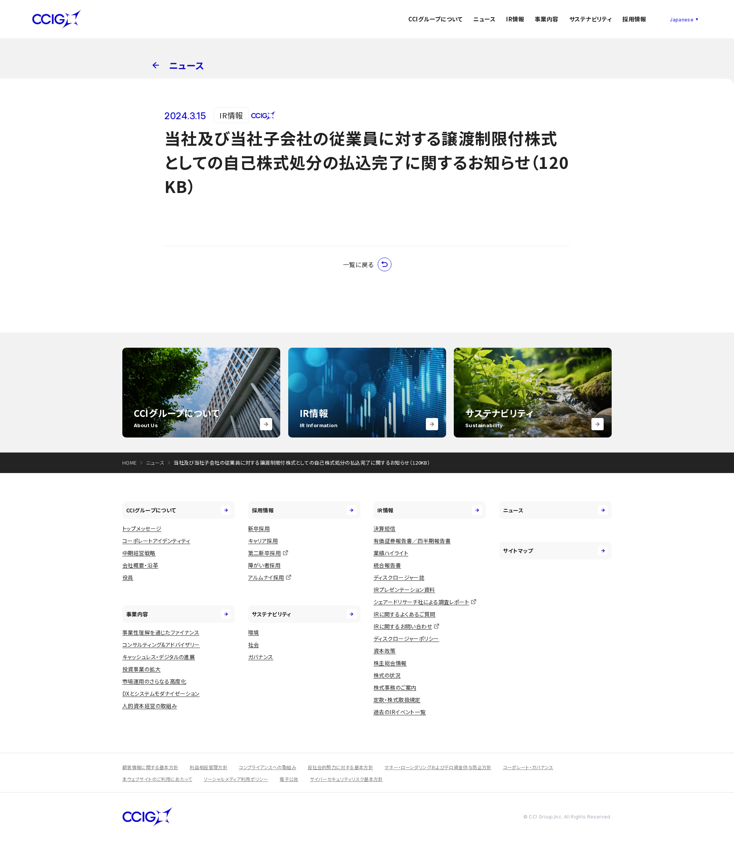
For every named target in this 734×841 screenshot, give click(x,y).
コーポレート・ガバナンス (528, 767)
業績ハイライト (390, 553)
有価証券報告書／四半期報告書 (412, 540)
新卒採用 (259, 528)
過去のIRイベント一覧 (399, 712)
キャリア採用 (263, 540)
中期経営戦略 (139, 553)
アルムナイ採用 (266, 577)
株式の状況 (387, 675)
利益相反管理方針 (208, 767)
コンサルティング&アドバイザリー (161, 644)
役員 (127, 577)
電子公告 (288, 779)
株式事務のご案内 (394, 687)
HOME (129, 462)
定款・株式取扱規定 (397, 699)
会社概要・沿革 (140, 565)
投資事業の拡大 (141, 669)
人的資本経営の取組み (149, 706)
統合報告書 (387, 565)
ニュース (484, 19)
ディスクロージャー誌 (398, 577)
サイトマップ (518, 550)
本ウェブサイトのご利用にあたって (157, 779)
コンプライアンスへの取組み (267, 767)
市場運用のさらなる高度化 (154, 681)
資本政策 (384, 651)
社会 (253, 644)
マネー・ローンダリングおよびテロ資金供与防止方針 (438, 767)
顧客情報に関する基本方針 (150, 767)
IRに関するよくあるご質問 (404, 614)
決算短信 (384, 528)
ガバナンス (260, 657)
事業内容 (547, 19)
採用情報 (634, 19)
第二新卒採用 (264, 553)
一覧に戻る (358, 264)
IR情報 (515, 19)
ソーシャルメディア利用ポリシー (236, 779)
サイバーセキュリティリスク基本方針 (346, 779)
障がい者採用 (264, 565)
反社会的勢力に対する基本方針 (340, 767)
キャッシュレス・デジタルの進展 (158, 657)
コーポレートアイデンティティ (156, 540)
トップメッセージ (141, 528)
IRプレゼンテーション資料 (404, 589)
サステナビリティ (590, 19)
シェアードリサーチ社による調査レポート (421, 602)
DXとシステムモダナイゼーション (161, 693)
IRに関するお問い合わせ (402, 626)
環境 (253, 632)
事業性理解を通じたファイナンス (160, 632)
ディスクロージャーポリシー (406, 638)
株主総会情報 (390, 663)
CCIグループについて (435, 19)
